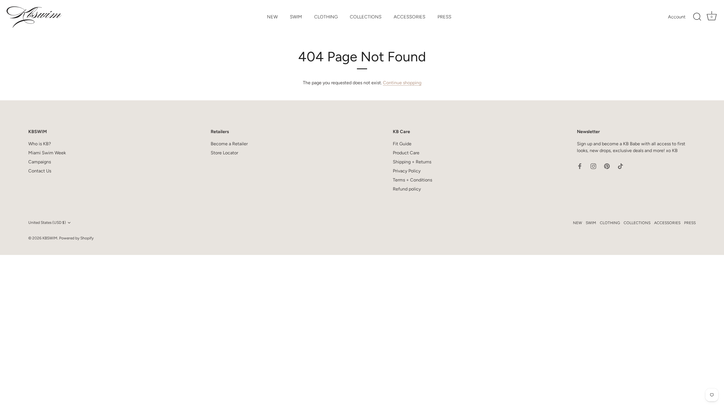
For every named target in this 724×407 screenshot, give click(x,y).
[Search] (697, 17)
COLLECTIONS (366, 17)
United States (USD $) (47, 222)
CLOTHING (326, 17)
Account (677, 17)
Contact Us (39, 171)
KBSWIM (49, 238)
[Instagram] (593, 165)
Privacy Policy (407, 171)
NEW (272, 17)
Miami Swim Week (47, 152)
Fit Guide (402, 143)
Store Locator (224, 152)
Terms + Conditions (412, 180)
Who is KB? (39, 143)
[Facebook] (580, 165)
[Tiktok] (620, 165)
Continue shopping (402, 82)
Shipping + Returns (412, 161)
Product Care (406, 152)
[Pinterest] (607, 165)
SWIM (296, 17)
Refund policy (407, 189)
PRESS (444, 17)
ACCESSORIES (409, 17)
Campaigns (39, 161)
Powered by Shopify (76, 238)
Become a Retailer (229, 143)
